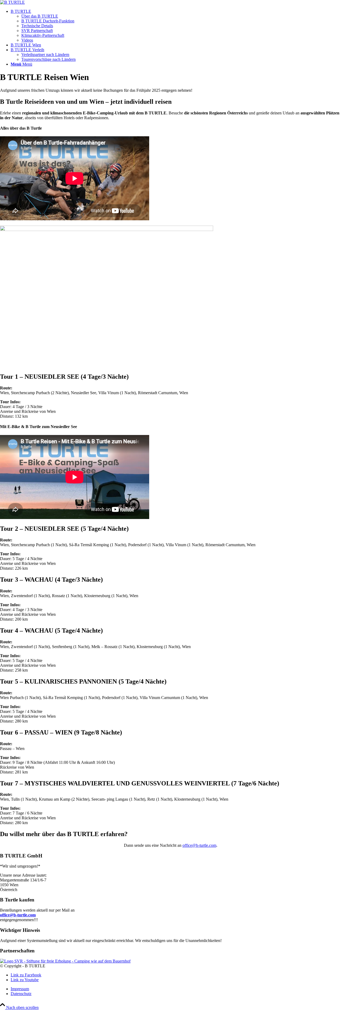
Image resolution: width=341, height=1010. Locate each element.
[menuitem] (176, 26)
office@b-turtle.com (199, 845)
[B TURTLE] (12, 2)
